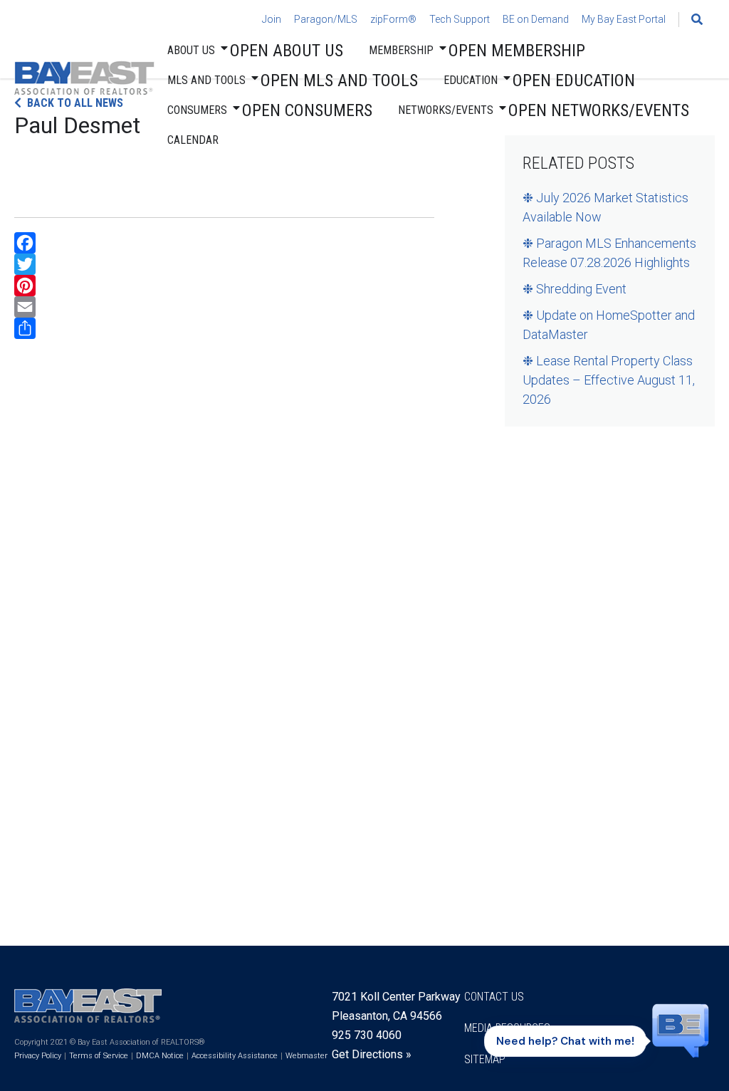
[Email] (224, 307)
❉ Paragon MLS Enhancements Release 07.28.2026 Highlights (609, 253)
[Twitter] (224, 264)
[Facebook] (224, 243)
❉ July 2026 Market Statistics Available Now (605, 207)
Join (271, 19)
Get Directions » (371, 1054)
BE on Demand (536, 19)
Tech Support (459, 19)
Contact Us (494, 996)
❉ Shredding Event (574, 288)
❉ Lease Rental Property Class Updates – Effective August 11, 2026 (609, 380)
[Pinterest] (224, 285)
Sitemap (484, 1059)
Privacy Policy (37, 1055)
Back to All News (75, 103)
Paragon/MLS (325, 19)
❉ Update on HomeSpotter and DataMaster (609, 325)
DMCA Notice (160, 1055)
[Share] (224, 328)
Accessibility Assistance (235, 1055)
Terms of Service (98, 1055)
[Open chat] (680, 1036)
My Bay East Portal (624, 19)
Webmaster (306, 1055)
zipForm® (393, 19)
